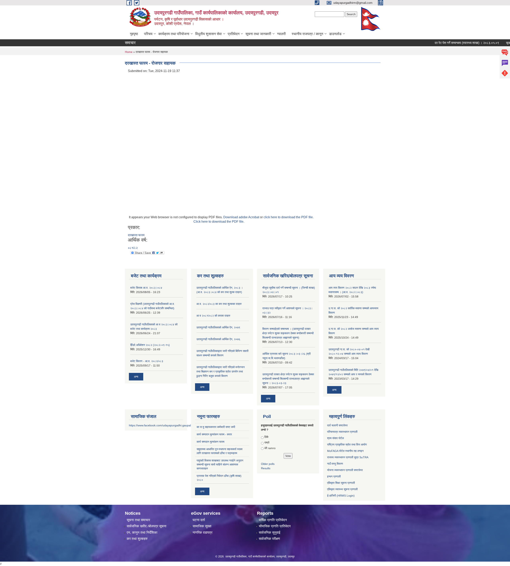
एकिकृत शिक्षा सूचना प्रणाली (341, 482)
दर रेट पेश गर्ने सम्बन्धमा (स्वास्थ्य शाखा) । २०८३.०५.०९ (457, 42)
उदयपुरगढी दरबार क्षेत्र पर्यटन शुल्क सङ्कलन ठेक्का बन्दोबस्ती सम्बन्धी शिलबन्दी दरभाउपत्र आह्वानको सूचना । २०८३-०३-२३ (288, 379)
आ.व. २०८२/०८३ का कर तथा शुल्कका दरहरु (219, 303)
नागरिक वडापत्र (202, 532)
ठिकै (266, 437)
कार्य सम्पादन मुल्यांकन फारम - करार (214, 434)
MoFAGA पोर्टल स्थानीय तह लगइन (345, 450)
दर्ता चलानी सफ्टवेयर (337, 425)
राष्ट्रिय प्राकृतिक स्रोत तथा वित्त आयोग (347, 444)
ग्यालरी (281, 34)
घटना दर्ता (199, 520)
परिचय (148, 34)
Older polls (268, 463)
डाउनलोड (335, 34)
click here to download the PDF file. (289, 217)
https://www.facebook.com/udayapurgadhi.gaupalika (161, 425)
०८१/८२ (133, 248)
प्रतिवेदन (233, 34)
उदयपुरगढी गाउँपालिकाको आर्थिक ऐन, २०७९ (218, 327)
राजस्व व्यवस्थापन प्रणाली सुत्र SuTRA (347, 457)
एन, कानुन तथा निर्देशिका (142, 532)
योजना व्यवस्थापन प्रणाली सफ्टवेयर (345, 470)
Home (128, 51)
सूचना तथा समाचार (138, 520)
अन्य (136, 376)
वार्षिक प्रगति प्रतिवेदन (273, 520)
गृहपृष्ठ (134, 34)
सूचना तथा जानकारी (258, 34)
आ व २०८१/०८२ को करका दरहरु (213, 315)
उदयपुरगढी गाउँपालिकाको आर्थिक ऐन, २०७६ (218, 339)
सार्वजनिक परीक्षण (269, 539)
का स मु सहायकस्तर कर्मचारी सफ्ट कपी (216, 427)
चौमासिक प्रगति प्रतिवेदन (275, 526)
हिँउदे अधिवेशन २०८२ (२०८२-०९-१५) (150, 345)
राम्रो (266, 442)
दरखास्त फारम (136, 235)
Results (265, 468)
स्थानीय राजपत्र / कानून (307, 34)
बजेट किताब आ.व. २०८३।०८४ (146, 287)
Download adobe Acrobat (241, 217)
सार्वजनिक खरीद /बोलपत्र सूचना (146, 526)
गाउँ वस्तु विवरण (335, 463)
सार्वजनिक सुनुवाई (269, 532)
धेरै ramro (270, 448)
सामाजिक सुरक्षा (202, 526)
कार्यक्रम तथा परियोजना (173, 34)
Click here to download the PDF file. (218, 221)
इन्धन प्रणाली (334, 476)
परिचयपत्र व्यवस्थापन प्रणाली (342, 431)
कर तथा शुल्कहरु (137, 539)
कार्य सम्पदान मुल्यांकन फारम (210, 441)
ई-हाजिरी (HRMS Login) (341, 495)
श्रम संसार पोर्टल (335, 438)
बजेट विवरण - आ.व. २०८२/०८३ (146, 361)
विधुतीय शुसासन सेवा (208, 34)
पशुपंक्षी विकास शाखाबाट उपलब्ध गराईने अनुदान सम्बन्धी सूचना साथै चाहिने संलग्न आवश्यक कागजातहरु (220, 464)
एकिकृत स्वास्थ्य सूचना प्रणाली (342, 489)
